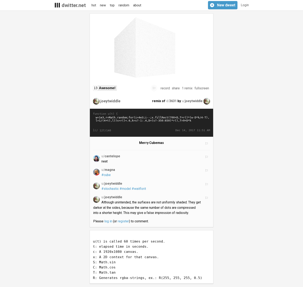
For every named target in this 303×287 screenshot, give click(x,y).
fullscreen (202, 88)
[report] (154, 88)
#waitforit (139, 189)
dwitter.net (74, 5)
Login (245, 5)
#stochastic (110, 189)
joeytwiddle (110, 101)
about (137, 5)
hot (94, 5)
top (112, 5)
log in (108, 221)
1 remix (187, 88)
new (103, 5)
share (176, 88)
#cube (106, 175)
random (124, 5)
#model (125, 189)
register (123, 221)
